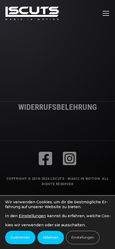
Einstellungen (32, 215)
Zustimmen (20, 237)
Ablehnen (51, 237)
